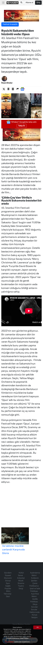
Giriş (38, 3)
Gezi (8, 596)
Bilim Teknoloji (7, 592)
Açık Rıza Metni (35, 595)
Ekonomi (8, 578)
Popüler (8, 589)
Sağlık (7, 586)
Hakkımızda (34, 612)
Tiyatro (21, 586)
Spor (8, 583)
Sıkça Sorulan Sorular (34, 607)
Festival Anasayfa (10, 24)
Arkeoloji (21, 578)
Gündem (8, 573)
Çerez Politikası (9, 641)
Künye (34, 615)
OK (38, 627)
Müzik (20, 581)
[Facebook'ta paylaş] (8, 89)
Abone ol (29, 3)
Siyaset (8, 575)
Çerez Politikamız (34, 585)
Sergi (21, 589)
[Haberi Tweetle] (4, 89)
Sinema (21, 583)
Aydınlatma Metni (35, 574)
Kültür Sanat (21, 574)
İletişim (34, 617)
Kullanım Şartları (35, 579)
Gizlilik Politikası (34, 600)
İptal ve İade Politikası (35, 590)
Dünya (8, 581)
